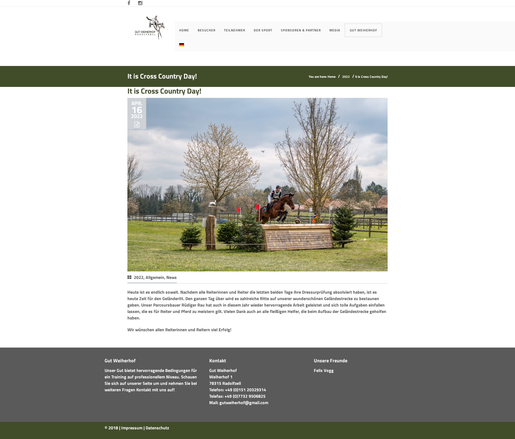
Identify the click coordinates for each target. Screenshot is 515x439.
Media (334, 30)
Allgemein (155, 277)
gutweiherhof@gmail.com (243, 402)
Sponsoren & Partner (301, 30)
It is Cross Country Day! (164, 91)
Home (184, 30)
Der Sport (263, 30)
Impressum (131, 428)
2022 (346, 76)
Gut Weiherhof (363, 30)
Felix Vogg (324, 370)
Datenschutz (157, 428)
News (171, 277)
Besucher (206, 30)
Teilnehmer (234, 30)
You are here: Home (322, 76)
